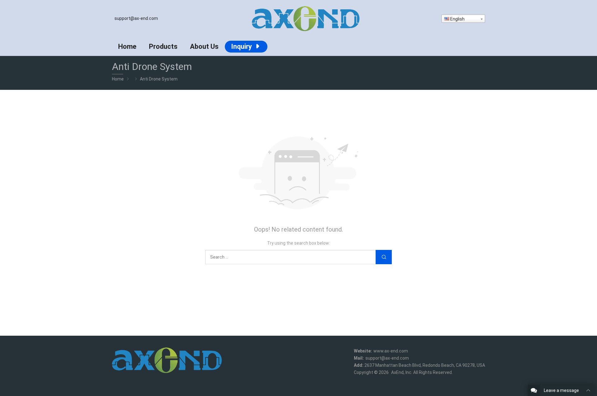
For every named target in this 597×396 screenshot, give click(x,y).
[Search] (384, 257)
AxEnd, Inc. (401, 372)
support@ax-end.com (136, 18)
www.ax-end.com (390, 350)
